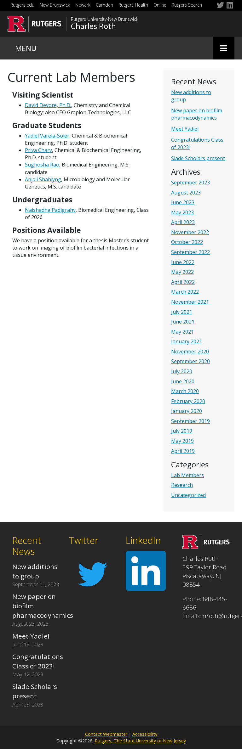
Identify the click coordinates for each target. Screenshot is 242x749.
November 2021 (190, 301)
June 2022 (182, 262)
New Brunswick (55, 5)
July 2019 (181, 430)
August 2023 (186, 192)
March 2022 (185, 291)
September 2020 (190, 361)
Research (182, 485)
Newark (82, 5)
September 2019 (190, 421)
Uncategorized (188, 495)
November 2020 (190, 351)
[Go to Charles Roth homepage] (206, 546)
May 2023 (182, 212)
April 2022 (183, 282)
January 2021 (186, 341)
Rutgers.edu (22, 5)
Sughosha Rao (42, 164)
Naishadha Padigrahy (50, 209)
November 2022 (190, 232)
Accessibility (144, 734)
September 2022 (190, 252)
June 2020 (182, 381)
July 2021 (181, 311)
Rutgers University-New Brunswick (104, 19)
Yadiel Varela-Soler (47, 135)
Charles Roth (93, 26)
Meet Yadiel (185, 128)
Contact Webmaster (106, 734)
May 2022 (182, 271)
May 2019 (182, 440)
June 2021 (182, 321)
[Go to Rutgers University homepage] (34, 23)
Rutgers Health (133, 5)
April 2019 (183, 451)
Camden (104, 5)
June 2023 (182, 202)
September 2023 (190, 182)
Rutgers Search (187, 5)
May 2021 (182, 331)
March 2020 (185, 391)
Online (159, 5)
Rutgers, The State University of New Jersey (140, 741)
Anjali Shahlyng (43, 179)
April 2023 (183, 222)
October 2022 (187, 242)
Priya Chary (38, 150)
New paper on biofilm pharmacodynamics (196, 114)
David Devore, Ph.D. (48, 105)
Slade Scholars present (198, 158)
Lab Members (187, 475)
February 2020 (188, 401)
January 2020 (186, 411)
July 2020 (181, 371)
